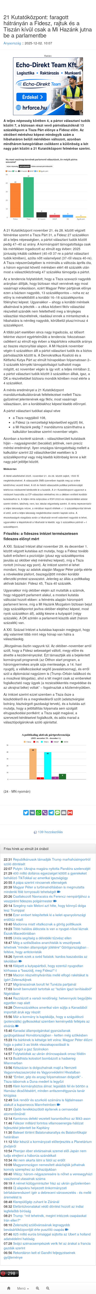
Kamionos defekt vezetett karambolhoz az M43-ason (47, 1118)
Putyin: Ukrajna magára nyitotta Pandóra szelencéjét (47, 868)
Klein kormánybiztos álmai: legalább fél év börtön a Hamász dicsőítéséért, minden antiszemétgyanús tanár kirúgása (46, 1091)
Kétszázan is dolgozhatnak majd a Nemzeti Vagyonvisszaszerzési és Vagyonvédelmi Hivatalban (42, 1069)
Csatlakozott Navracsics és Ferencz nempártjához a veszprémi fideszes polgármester (47, 898)
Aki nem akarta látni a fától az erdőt (34, 1160)
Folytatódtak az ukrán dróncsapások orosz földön (45, 1053)
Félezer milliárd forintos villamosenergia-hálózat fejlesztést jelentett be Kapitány (43, 1125)
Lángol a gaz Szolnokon (26, 1049)
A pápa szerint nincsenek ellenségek (35, 882)
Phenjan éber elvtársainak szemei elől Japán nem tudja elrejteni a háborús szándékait (45, 1153)
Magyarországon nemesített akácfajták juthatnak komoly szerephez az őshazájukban (44, 1167)
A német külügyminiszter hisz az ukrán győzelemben (47, 1183)
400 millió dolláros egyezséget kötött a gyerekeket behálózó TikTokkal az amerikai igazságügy (45, 875)
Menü (22, 1288)
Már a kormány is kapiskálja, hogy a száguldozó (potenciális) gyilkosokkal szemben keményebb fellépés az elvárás (47, 1021)
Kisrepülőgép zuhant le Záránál (31, 1201)
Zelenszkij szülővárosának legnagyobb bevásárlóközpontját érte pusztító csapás (37, 1227)
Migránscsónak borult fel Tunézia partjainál (40, 984)
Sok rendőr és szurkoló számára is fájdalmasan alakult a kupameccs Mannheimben (43, 1102)
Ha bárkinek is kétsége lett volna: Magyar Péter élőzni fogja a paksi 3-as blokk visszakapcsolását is (48, 1042)
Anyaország (12, 43)
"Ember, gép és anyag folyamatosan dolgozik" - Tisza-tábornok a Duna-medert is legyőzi (43, 1079)
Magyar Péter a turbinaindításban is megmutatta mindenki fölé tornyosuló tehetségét (44, 889)
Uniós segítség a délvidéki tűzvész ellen (38, 938)
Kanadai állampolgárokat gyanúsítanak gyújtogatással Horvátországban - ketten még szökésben (46, 1032)
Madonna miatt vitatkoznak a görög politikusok (42, 924)
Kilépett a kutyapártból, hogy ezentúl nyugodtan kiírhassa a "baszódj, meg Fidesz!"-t (43, 968)
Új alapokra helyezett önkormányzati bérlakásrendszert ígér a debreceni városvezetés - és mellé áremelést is (47, 1192)
